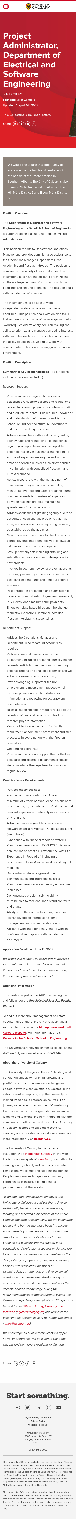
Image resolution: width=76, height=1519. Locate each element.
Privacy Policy (38, 1421)
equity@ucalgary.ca (30, 1312)
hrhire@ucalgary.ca (17, 1323)
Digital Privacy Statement (38, 1417)
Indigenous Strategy (38, 1154)
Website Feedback (38, 1424)
